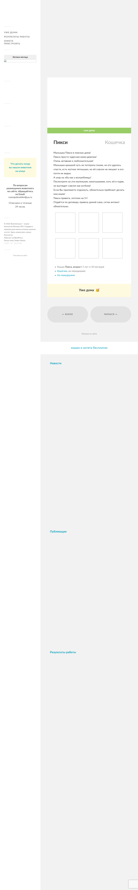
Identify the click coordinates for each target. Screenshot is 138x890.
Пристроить (12, 44)
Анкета (8, 41)
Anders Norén (19, 241)
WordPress (18, 238)
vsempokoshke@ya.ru (20, 197)
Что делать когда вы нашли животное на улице (20, 167)
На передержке (66, 275)
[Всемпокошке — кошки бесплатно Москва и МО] (20, 14)
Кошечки (62, 271)
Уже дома (11, 32)
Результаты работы (17, 37)
